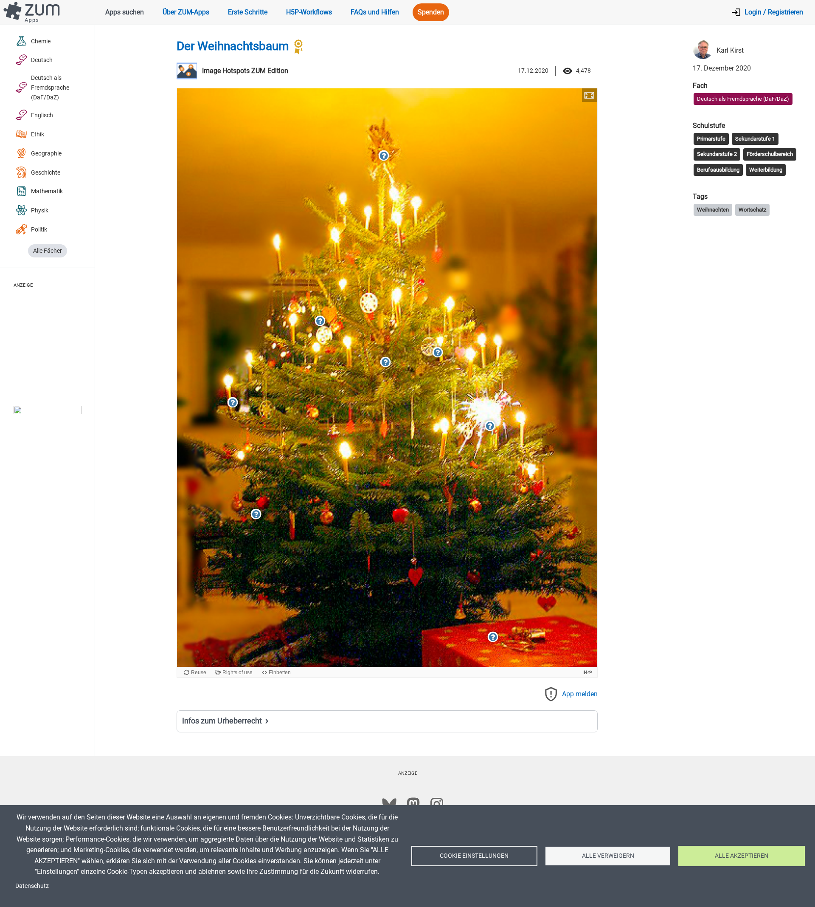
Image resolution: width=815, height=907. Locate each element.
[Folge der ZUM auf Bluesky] (389, 804)
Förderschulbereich (770, 154)
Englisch (42, 115)
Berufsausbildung (718, 169)
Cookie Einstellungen (474, 855)
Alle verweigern (608, 855)
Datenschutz (32, 885)
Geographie (46, 153)
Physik (39, 210)
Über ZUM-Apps (186, 12)
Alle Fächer (47, 250)
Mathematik (47, 191)
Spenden (431, 12)
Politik (39, 229)
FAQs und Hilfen (375, 12)
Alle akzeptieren (741, 855)
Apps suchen (124, 12)
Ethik (37, 134)
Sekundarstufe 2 (717, 154)
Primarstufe (711, 138)
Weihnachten (713, 209)
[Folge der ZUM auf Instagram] (436, 804)
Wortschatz (752, 209)
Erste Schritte (247, 12)
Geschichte (45, 172)
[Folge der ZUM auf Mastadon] (413, 804)
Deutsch (42, 60)
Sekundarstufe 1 (755, 138)
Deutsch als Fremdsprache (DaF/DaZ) (50, 87)
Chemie (41, 41)
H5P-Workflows (309, 12)
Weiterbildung (765, 169)
